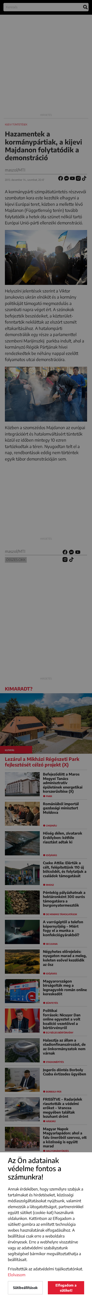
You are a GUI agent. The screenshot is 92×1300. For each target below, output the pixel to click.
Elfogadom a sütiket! (66, 1287)
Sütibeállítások (25, 1288)
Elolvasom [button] (17, 1274)
